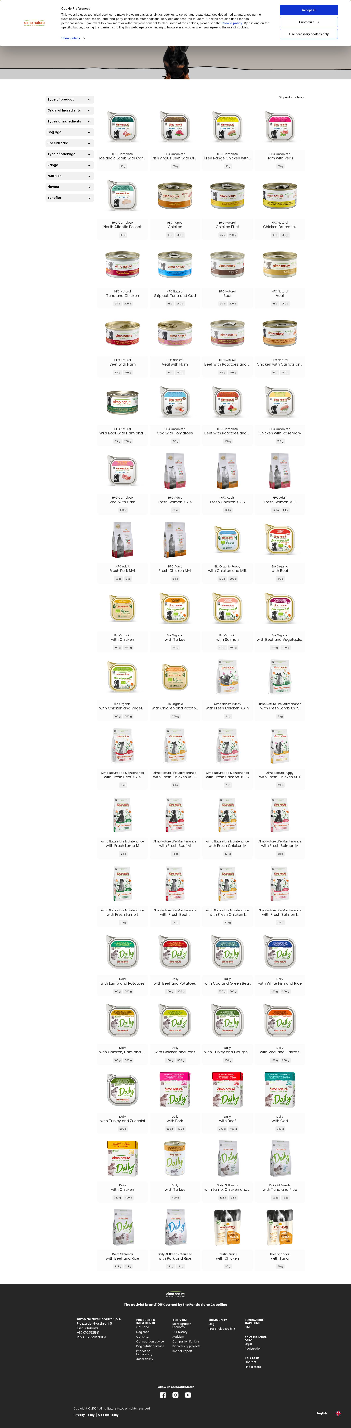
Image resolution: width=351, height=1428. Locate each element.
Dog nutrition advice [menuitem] (150, 1346)
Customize (306, 22)
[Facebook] (163, 1398)
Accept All (309, 10)
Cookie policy (232, 23)
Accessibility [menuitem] (144, 1359)
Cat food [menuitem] (142, 1327)
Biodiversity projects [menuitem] (186, 1346)
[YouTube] (188, 1398)
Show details (70, 38)
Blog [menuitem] (211, 1324)
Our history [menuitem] (179, 1332)
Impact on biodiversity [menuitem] (144, 1352)
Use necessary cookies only (309, 34)
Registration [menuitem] (253, 1349)
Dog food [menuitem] (143, 1332)
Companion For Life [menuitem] (185, 1342)
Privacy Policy (84, 1415)
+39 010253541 (88, 1332)
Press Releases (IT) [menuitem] (222, 1329)
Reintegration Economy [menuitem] (181, 1325)
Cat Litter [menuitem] (143, 1337)
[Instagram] (175, 1398)
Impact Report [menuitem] (182, 1351)
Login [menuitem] (248, 1344)
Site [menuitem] (247, 1327)
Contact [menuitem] (250, 1362)
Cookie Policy (108, 1415)
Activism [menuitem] (178, 1337)
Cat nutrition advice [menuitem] (150, 1342)
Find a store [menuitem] (253, 1367)
